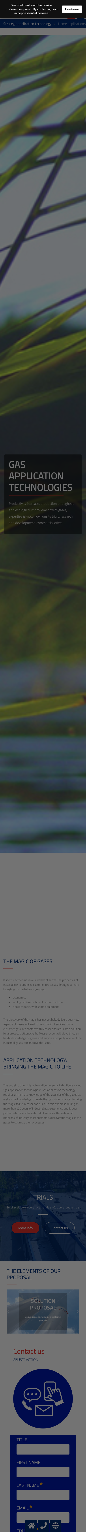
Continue (72, 9)
